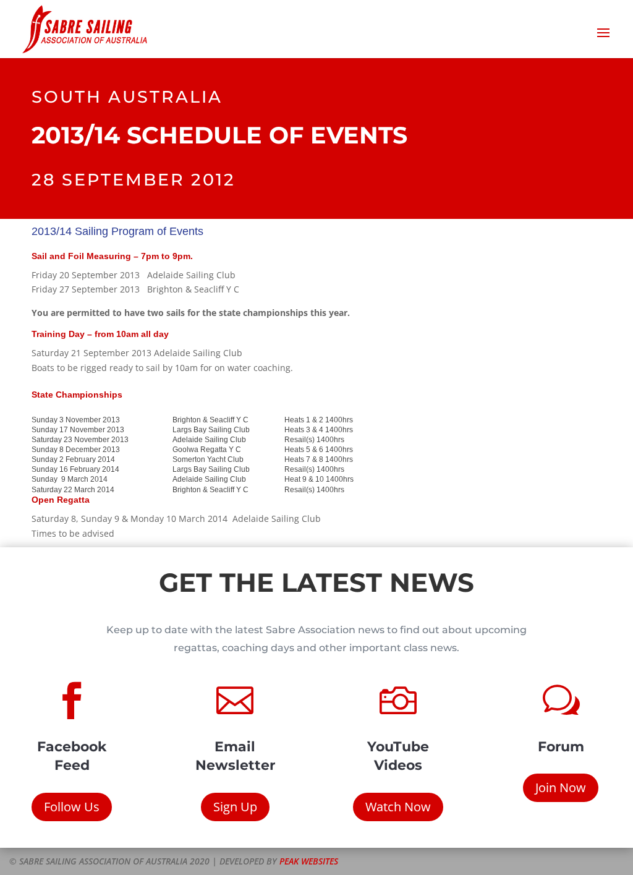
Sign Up (235, 806)
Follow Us (72, 806)
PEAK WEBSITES (308, 861)
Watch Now (398, 806)
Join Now (560, 787)
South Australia (127, 97)
